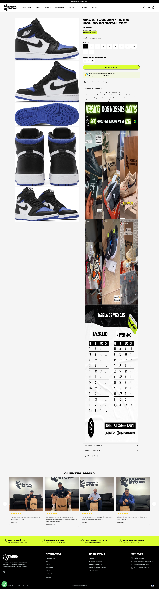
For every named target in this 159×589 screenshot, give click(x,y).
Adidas (71, 7)
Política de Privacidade (95, 564)
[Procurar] (144, 8)
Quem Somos (92, 558)
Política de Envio (93, 571)
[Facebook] (92, 456)
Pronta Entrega (26, 7)
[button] (153, 8)
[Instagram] (4, 572)
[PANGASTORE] (10, 7)
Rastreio (94, 7)
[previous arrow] (5, 504)
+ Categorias (82, 7)
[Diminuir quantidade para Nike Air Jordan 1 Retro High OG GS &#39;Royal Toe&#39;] (85, 61)
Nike (37, 7)
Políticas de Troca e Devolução (97, 567)
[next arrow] (154, 504)
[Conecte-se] (149, 8)
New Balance (59, 7)
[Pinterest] (98, 456)
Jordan (47, 7)
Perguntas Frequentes (95, 561)
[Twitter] (95, 456)
